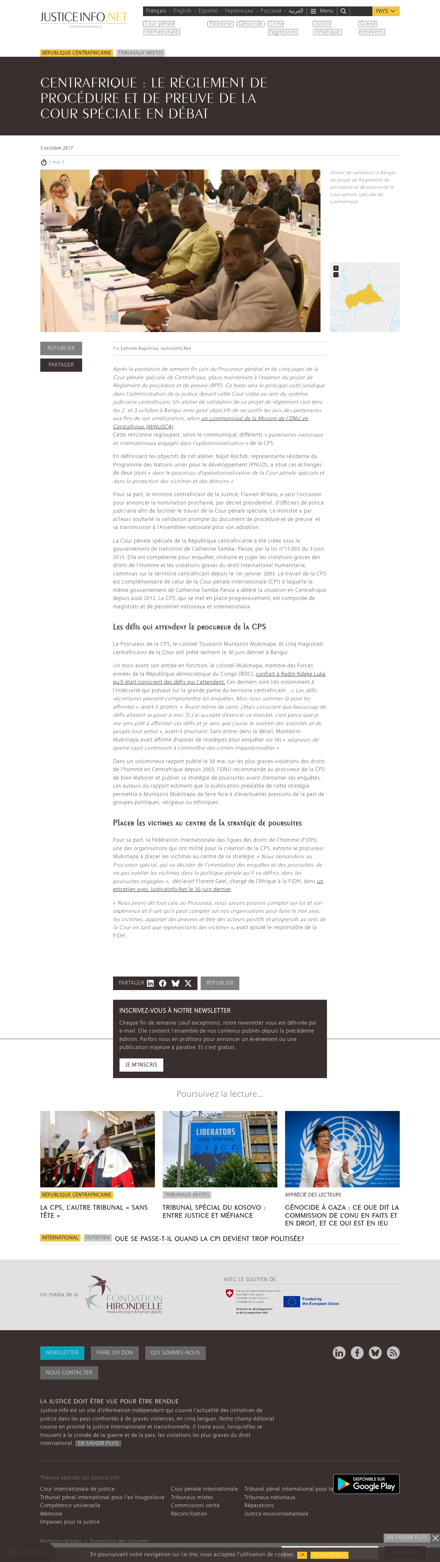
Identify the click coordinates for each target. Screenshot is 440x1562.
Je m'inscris (141, 1065)
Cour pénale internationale (204, 1489)
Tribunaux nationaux (269, 1497)
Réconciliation (189, 1514)
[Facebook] (357, 1352)
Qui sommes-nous (175, 1353)
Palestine (220, 24)
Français (156, 11)
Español (208, 11)
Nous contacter (69, 1373)
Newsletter (62, 1353)
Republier (61, 348)
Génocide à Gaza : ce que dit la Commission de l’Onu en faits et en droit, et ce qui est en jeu (342, 1214)
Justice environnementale (276, 1514)
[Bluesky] (375, 1352)
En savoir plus (329, 1555)
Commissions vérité (195, 1505)
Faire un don (115, 1353)
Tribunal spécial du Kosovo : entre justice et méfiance (214, 1210)
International (60, 1238)
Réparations (259, 1505)
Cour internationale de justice (77, 1489)
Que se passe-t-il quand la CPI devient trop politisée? (209, 1238)
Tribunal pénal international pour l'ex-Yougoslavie (102, 1497)
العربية (296, 11)
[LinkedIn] (339, 1352)
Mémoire (51, 1514)
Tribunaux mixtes (140, 53)
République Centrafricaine (76, 53)
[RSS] (393, 1352)
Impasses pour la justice (70, 1522)
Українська (239, 11)
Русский (271, 11)
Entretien (98, 1238)
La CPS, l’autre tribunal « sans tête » (94, 1210)
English (183, 11)
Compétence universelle (70, 1505)
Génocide (251, 24)
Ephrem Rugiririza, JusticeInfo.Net (156, 348)
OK (302, 1555)
